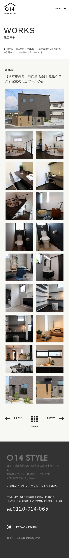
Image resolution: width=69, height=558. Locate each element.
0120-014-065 (28, 509)
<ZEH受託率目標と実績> (21, 478)
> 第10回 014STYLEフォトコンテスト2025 (32, 486)
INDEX (34, 426)
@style (9, 70)
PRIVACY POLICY (27, 527)
